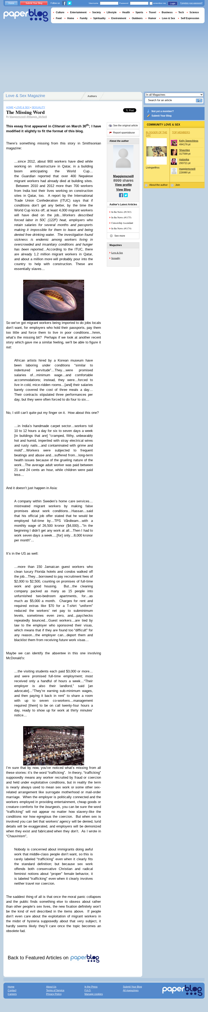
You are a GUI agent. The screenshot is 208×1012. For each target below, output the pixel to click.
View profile (123, 184)
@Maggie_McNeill (36, 116)
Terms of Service (55, 990)
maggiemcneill (187, 168)
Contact (12, 990)
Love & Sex (117, 252)
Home (11, 3)
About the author (158, 185)
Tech (181, 12)
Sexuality (115, 258)
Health (126, 12)
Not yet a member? (163, 111)
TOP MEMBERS (181, 132)
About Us (51, 986)
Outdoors (137, 18)
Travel (152, 12)
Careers (12, 994)
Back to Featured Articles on (39, 957)
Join (177, 185)
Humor (152, 18)
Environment (118, 18)
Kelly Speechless (188, 140)
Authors (92, 96)
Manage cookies (93, 994)
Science (194, 12)
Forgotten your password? (191, 3)
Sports (139, 12)
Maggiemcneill (18, 116)
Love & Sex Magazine (25, 95)
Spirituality (99, 18)
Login (172, 3)
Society (96, 12)
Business (167, 12)
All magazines (131, 990)
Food (59, 18)
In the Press (91, 986)
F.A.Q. (87, 990)
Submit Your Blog (161, 115)
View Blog (123, 189)
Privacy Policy (54, 994)
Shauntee (184, 150)
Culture (60, 12)
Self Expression (190, 18)
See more (119, 235)
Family (84, 18)
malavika (184, 159)
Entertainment (78, 12)
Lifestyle (112, 12)
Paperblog (25, 15)
